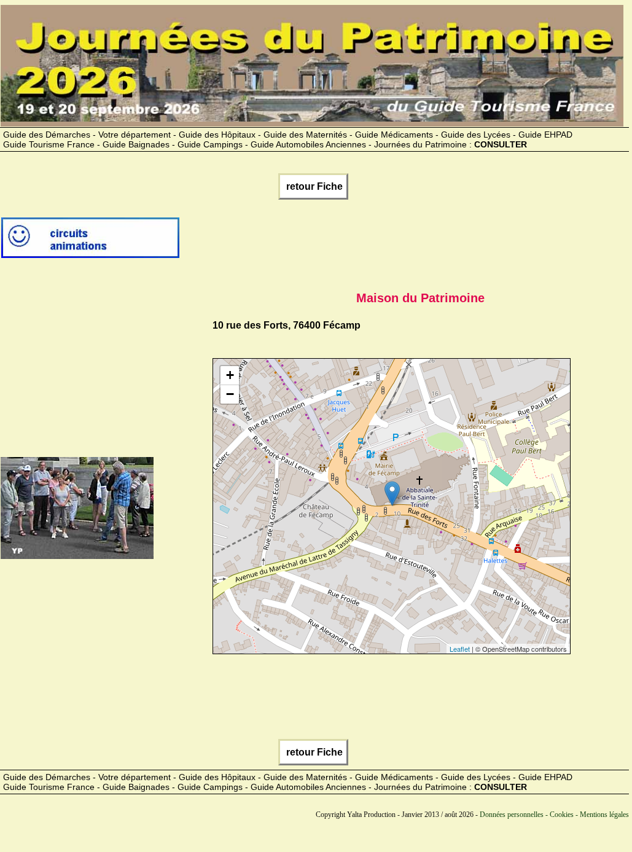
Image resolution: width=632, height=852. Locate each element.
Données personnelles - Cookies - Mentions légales (554, 814)
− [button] (230, 394)
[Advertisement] (404, 242)
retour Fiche (313, 186)
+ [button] (230, 375)
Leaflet (460, 649)
